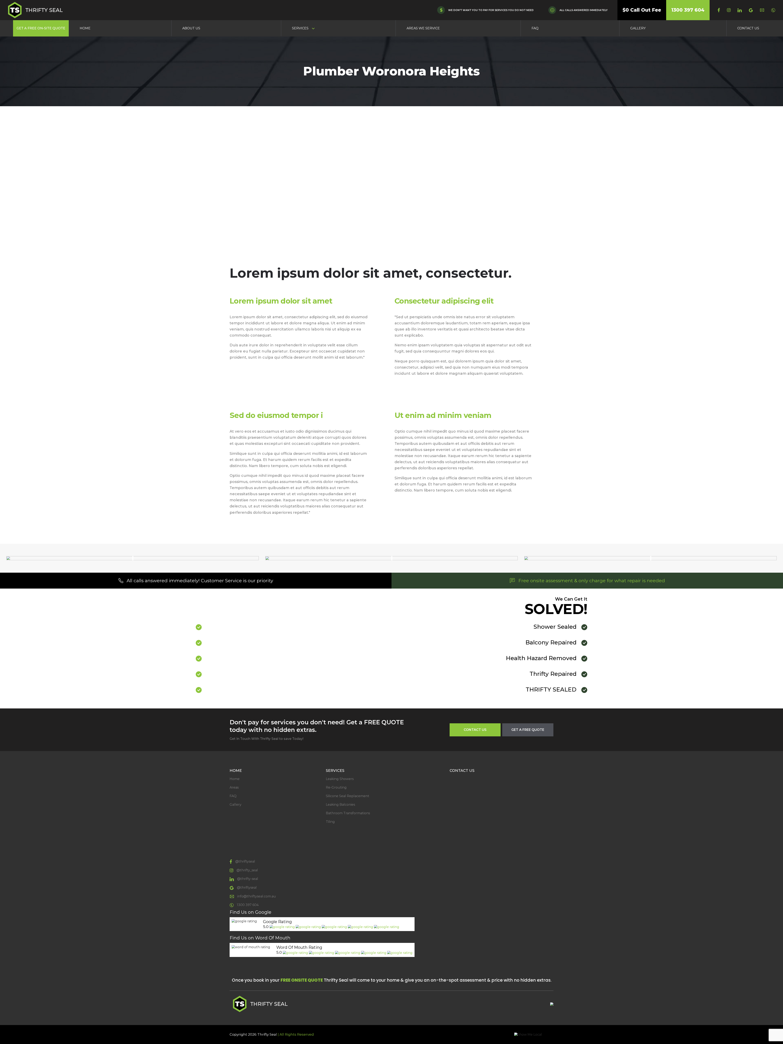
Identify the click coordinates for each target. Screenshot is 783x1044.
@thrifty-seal (247, 879)
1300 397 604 (687, 10)
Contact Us (748, 28)
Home (85, 28)
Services (300, 28)
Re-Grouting (336, 787)
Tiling (330, 822)
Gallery (638, 28)
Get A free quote (527, 730)
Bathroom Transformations (348, 813)
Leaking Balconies (340, 804)
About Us (191, 28)
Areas (234, 787)
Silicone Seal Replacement (347, 796)
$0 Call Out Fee (642, 10)
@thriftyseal (245, 861)
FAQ (535, 28)
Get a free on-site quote (41, 28)
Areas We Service (423, 28)
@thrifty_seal (247, 870)
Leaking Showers (340, 779)
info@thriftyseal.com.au (256, 896)
